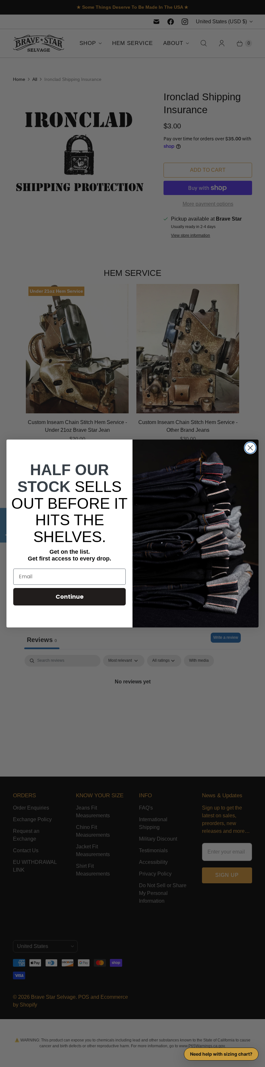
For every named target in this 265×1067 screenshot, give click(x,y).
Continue (70, 597)
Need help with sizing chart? (221, 1054)
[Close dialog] (250, 447)
